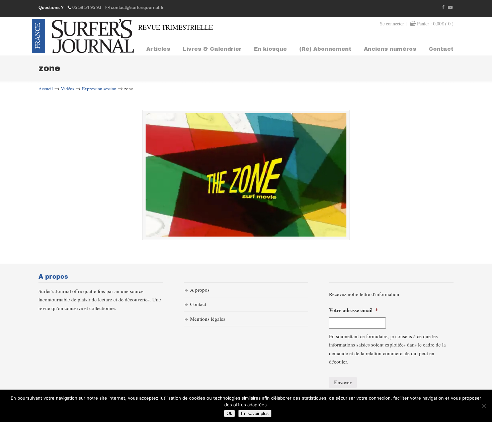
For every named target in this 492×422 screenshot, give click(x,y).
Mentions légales (207, 318)
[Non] (483, 406)
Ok (229, 413)
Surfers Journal (93, 36)
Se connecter (392, 23)
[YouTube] (450, 7)
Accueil (45, 89)
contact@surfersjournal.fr (137, 7)
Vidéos (67, 89)
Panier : (435, 23)
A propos (200, 289)
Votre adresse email (353, 310)
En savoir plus (255, 413)
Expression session (99, 89)
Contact (198, 304)
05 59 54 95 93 (86, 7)
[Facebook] (443, 7)
